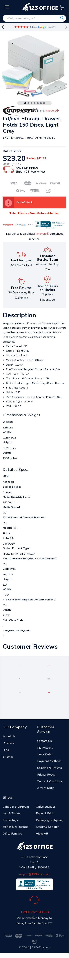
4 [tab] (35, 103)
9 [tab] (36, 109)
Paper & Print (44, 813)
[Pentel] (49, 665)
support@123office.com (34, 874)
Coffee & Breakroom (16, 807)
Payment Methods (49, 761)
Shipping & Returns (49, 768)
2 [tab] (28, 103)
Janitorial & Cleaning (15, 827)
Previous (3, 27)
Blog (6, 750)
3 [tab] (31, 103)
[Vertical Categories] (7, 7)
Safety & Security (47, 827)
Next (66, 27)
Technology (10, 820)
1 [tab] (25, 103)
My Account (45, 748)
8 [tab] (33, 109)
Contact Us (44, 741)
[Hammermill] (49, 678)
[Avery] (19, 665)
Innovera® (42, 234)
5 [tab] (38, 103)
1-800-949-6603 (34, 912)
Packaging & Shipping (49, 820)
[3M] (49, 692)
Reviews (8, 743)
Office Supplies (46, 807)
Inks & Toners (12, 813)
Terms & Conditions (50, 781)
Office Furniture (13, 834)
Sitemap (8, 757)
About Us (9, 736)
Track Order (44, 754)
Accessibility (45, 788)
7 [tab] (44, 103)
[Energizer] (20, 692)
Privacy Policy (46, 775)
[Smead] (19, 678)
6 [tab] (41, 103)
